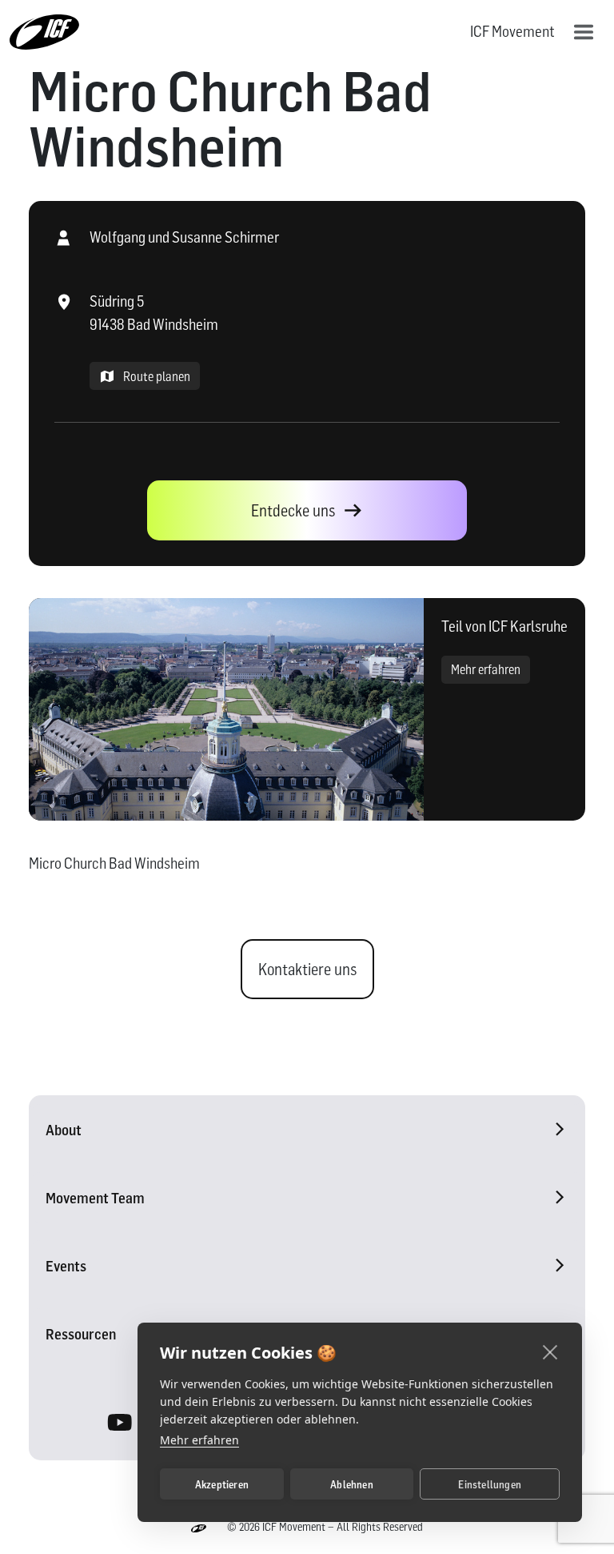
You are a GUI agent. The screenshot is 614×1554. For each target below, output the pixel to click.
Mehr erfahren (485, 669)
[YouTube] (120, 1425)
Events (66, 1266)
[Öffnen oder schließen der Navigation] (583, 32)
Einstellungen (489, 1484)
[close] (550, 1351)
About (64, 1130)
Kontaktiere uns (307, 969)
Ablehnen (351, 1484)
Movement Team (95, 1198)
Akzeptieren (222, 1484)
